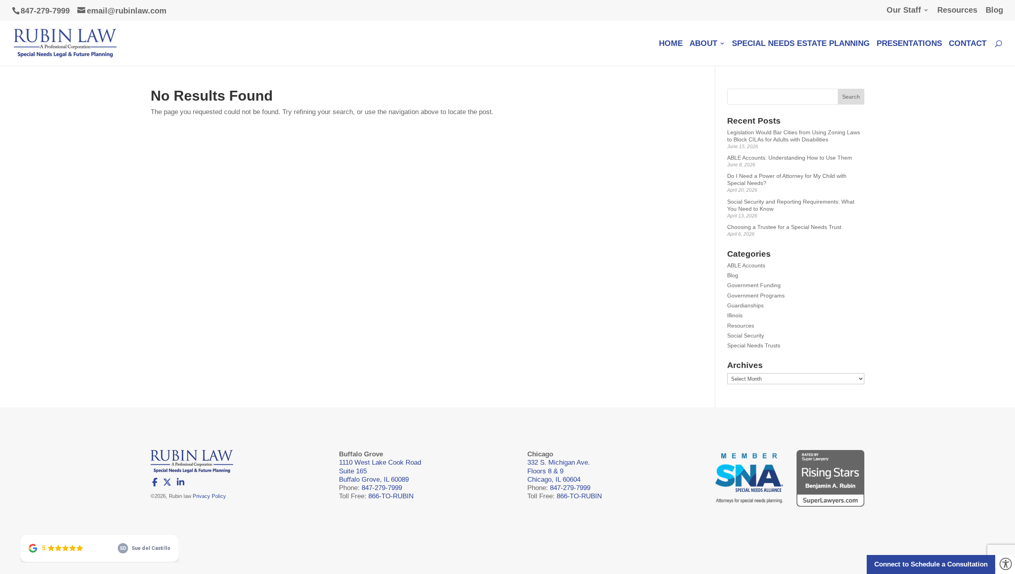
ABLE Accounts (746, 265)
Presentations (909, 44)
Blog (994, 10)
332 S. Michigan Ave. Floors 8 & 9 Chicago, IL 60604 (558, 471)
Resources (957, 10)
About (703, 44)
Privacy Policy (209, 496)
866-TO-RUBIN (391, 496)
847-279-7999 (45, 10)
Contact (967, 44)
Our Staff (904, 10)
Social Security (745, 335)
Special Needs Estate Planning (801, 44)
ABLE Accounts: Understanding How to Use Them (789, 157)
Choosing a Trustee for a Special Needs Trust (784, 227)
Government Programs (756, 295)
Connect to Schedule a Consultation (931, 564)
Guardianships (745, 305)
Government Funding (754, 285)
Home (671, 44)
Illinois (735, 315)
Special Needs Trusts (753, 345)
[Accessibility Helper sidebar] (1005, 564)
